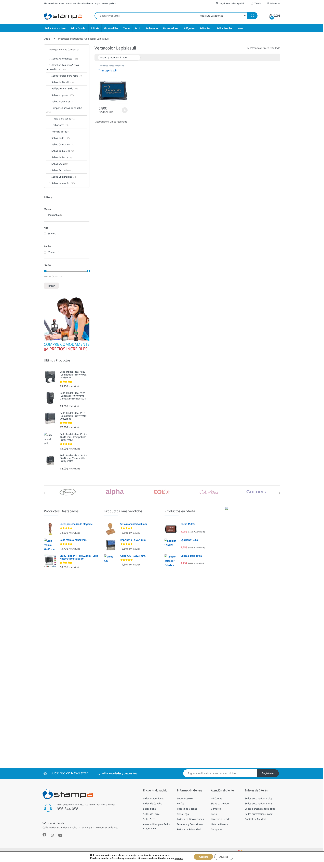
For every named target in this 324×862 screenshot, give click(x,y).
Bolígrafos (189, 28)
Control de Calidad (255, 819)
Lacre (239, 28)
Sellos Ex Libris (62, 170)
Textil (138, 28)
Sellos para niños (63, 183)
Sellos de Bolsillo (62, 82)
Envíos (180, 803)
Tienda (257, 3)
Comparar (216, 829)
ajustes (179, 858)
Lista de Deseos (219, 824)
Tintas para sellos (63, 118)
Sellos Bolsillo (224, 28)
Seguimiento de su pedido (232, 3)
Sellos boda (60, 138)
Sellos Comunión (62, 144)
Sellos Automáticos (55, 28)
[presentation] (279, 493)
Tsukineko (53, 214)
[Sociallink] (44, 835)
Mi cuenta (275, 3)
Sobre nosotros (185, 798)
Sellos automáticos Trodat (259, 814)
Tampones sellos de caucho (111, 65)
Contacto (216, 808)
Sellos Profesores (62, 101)
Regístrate (268, 773)
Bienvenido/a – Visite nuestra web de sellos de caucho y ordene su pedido (80, 3)
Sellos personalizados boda (260, 808)
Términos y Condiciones (190, 824)
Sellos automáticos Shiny (258, 803)
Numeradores (171, 28)
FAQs (214, 814)
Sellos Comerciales (63, 176)
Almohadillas (111, 28)
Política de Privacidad (189, 829)
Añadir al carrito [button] (124, 110)
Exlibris (95, 28)
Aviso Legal (183, 814)
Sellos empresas (62, 95)
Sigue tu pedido (220, 803)
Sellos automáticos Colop (259, 798)
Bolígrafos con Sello (64, 88)
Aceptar (203, 856)
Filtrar (51, 285)
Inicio (47, 38)
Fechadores (151, 28)
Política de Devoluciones (190, 819)
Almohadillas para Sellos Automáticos (62, 67)
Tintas (126, 28)
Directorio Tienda (220, 819)
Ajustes (223, 856)
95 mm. (52, 252)
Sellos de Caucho (63, 150)
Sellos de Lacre (61, 157)
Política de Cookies (187, 808)
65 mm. (52, 233)
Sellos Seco (206, 28)
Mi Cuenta (216, 798)
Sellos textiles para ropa (66, 75)
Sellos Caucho (78, 28)
